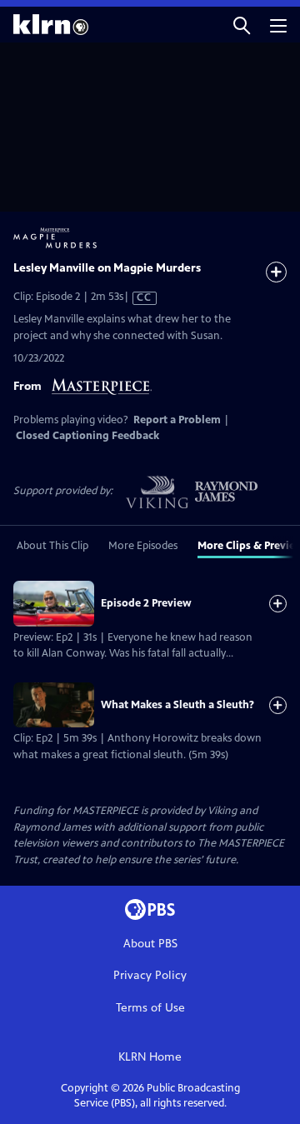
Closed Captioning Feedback (87, 435)
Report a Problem (177, 420)
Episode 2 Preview (146, 603)
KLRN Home (150, 1057)
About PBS (150, 944)
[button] (242, 24)
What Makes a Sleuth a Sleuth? (177, 705)
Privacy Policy (150, 975)
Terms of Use (150, 1008)
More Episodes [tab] (143, 545)
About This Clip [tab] (52, 545)
